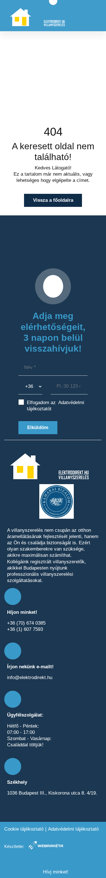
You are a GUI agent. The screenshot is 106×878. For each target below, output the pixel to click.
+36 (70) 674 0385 (26, 623)
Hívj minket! (55, 872)
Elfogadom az (55, 405)
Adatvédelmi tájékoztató (73, 829)
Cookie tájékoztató (24, 829)
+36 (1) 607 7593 (25, 629)
